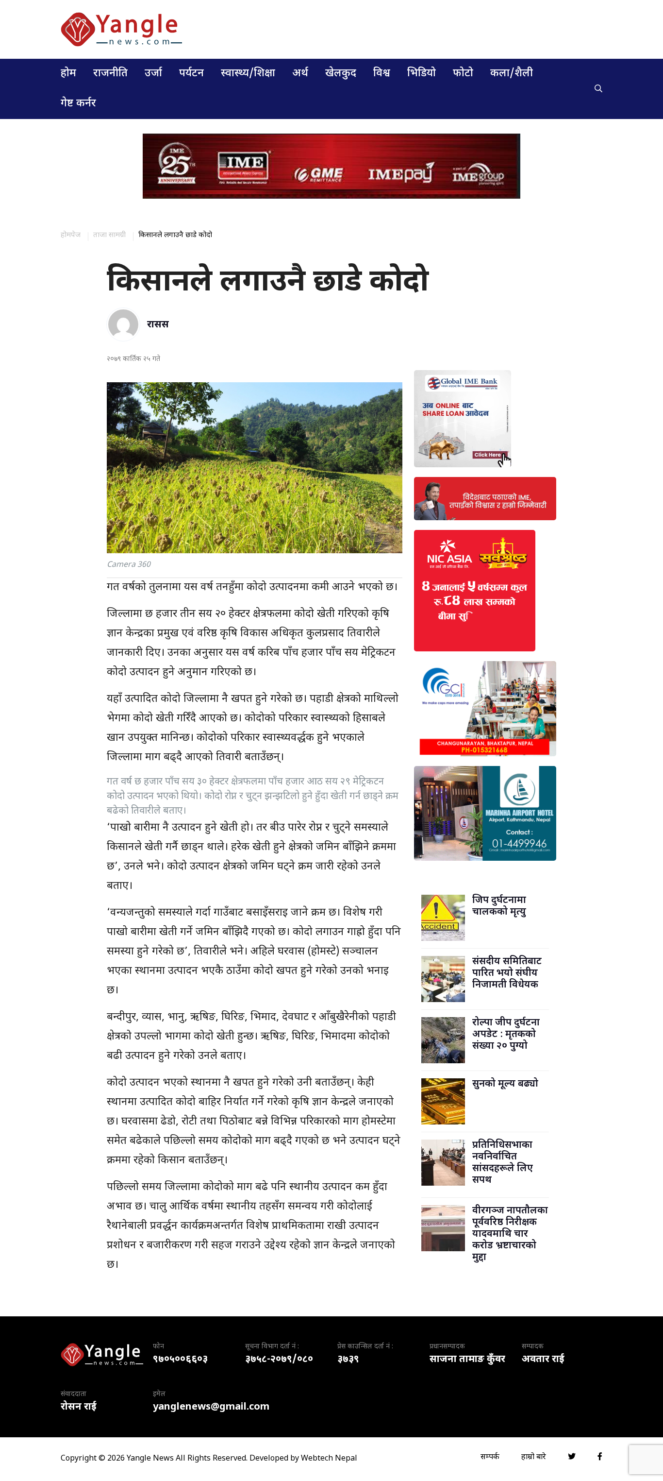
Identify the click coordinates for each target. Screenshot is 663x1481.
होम (68, 74)
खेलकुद (340, 74)
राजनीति (110, 74)
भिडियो (421, 74)
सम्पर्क (490, 1457)
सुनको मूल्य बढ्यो (505, 1084)
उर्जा (153, 74)
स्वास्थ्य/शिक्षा (248, 74)
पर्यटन (191, 74)
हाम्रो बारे (533, 1457)
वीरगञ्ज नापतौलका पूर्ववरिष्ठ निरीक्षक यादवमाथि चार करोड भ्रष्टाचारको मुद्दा (510, 1234)
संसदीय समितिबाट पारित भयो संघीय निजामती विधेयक (507, 973)
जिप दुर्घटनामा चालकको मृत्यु (499, 906)
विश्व (381, 74)
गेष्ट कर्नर (78, 104)
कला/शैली (511, 74)
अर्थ (300, 74)
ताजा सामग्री (109, 235)
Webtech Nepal (329, 1459)
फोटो (463, 74)
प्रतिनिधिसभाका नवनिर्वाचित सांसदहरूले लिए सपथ (502, 1163)
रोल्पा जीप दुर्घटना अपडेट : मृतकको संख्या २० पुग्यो (506, 1035)
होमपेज (71, 235)
